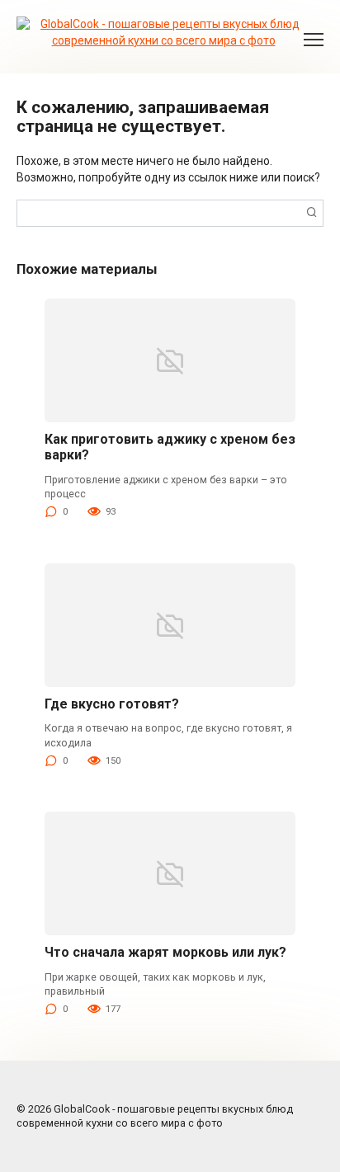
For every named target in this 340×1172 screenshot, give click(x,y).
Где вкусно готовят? (112, 704)
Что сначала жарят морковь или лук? (165, 952)
